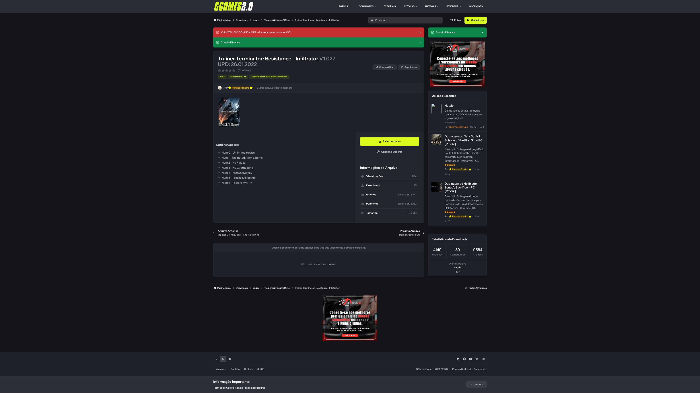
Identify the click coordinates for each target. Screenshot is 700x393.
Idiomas (220, 369)
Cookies (248, 369)
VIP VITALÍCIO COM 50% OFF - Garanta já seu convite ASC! (256, 32)
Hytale (449, 105)
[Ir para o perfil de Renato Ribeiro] (220, 88)
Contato (235, 369)
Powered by (469, 369)
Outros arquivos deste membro (274, 87)
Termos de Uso (222, 387)
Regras (261, 387)
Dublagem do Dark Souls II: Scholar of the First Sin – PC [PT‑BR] (464, 140)
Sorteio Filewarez (231, 42)
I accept (478, 384)
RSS (261, 369)
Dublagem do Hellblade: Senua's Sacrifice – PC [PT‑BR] (461, 187)
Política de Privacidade (244, 387)
